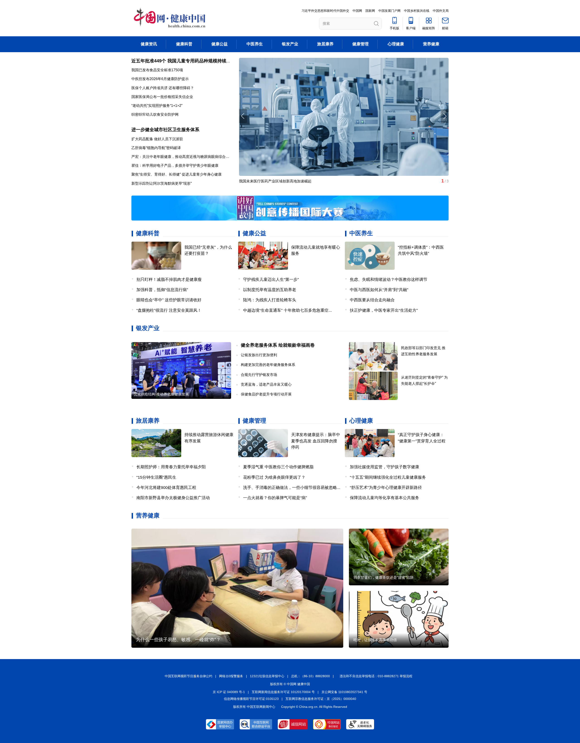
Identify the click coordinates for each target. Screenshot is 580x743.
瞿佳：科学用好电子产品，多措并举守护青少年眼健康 (174, 165)
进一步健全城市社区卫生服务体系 (165, 129)
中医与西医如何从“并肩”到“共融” (379, 289)
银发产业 (290, 44)
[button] (445, 116)
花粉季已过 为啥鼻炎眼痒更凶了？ (274, 477)
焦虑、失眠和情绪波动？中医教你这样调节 (388, 279)
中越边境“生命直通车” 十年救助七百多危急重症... (287, 310)
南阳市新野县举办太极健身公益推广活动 (173, 497)
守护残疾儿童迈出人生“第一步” (271, 279)
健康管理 (360, 44)
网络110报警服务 (231, 676)
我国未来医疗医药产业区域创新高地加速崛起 (275, 181)
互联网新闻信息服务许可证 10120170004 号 (283, 692)
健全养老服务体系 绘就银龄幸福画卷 (278, 345)
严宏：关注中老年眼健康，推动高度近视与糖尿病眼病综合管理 (182, 157)
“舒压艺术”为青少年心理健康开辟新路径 (386, 487)
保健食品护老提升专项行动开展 (266, 394)
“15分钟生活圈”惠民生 (156, 477)
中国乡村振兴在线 (416, 10)
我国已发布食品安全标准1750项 (157, 70)
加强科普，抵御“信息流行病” (162, 289)
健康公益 (219, 44)
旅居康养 (325, 44)
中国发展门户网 (389, 10)
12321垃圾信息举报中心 (267, 676)
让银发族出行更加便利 (259, 355)
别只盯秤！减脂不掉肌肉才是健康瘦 (169, 279)
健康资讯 (149, 44)
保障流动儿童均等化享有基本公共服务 (384, 497)
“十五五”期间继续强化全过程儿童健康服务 (388, 477)
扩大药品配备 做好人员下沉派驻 (157, 139)
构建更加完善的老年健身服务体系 (268, 365)
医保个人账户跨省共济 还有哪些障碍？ (162, 88)
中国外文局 (441, 10)
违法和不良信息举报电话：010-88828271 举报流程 (376, 676)
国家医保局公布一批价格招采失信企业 (162, 97)
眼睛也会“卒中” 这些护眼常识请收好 (168, 300)
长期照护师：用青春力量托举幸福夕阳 (171, 467)
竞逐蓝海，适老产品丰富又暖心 (266, 384)
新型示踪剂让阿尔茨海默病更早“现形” (161, 183)
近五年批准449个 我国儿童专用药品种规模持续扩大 (183, 60)
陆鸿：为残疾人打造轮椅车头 (269, 300)
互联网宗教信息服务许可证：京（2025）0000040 (320, 699)
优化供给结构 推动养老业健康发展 (161, 394)
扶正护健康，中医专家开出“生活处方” (384, 310)
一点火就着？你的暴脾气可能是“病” (275, 497)
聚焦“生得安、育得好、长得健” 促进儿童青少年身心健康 (176, 174)
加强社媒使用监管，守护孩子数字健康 (384, 467)
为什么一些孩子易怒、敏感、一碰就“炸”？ (178, 639)
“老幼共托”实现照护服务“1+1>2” (156, 106)
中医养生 (254, 44)
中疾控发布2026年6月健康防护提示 (160, 79)
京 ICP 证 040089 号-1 (229, 692)
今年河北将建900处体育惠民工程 (166, 487)
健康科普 (184, 44)
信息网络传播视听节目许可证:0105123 (251, 699)
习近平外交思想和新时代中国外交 (325, 10)
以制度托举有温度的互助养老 (269, 289)
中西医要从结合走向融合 (372, 300)
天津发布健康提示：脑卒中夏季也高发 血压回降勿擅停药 (315, 440)
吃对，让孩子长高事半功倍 (375, 640)
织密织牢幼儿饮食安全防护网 (155, 114)
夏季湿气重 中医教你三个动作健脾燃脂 (278, 467)
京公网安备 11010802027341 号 (344, 692)
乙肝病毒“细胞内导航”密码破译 (156, 148)
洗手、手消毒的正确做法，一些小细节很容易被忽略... (291, 487)
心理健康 (396, 44)
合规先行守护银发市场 (259, 375)
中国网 (357, 10)
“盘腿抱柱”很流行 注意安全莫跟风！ (168, 310)
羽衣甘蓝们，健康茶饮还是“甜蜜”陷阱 (383, 577)
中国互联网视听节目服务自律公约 (188, 676)
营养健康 (431, 44)
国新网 (370, 10)
